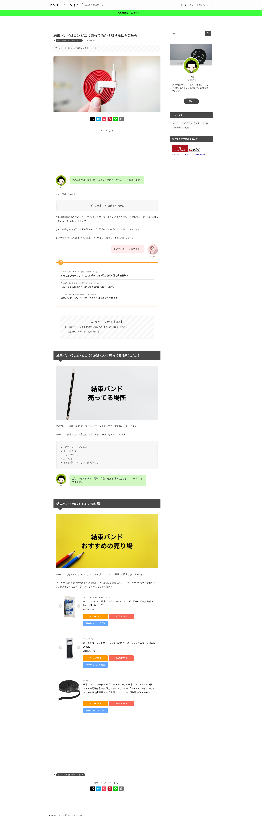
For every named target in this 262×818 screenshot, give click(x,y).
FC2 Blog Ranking (197, 154)
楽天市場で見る (121, 616)
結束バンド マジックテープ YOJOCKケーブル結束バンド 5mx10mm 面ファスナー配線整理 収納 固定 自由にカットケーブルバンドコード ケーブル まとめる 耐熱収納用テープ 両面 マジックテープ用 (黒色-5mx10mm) (119, 688)
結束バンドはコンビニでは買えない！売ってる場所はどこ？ (98, 327)
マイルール (177, 128)
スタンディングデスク (190, 123)
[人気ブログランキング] (194, 151)
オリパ (175, 123)
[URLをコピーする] (121, 119)
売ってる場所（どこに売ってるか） (69, 40)
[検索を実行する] (208, 33)
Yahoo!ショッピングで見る (95, 623)
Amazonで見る (95, 616)
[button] (92, 119)
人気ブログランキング (181, 154)
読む (191, 101)
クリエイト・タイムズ (66, 5)
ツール (205, 123)
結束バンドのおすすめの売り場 (84, 331)
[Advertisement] (107, 151)
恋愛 (187, 128)
